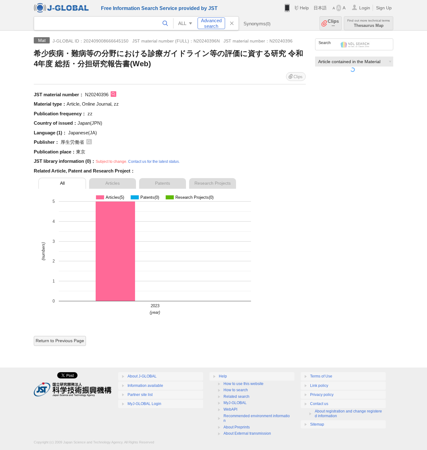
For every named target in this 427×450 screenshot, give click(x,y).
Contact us (319, 404)
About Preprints (237, 427)
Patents (162, 183)
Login (364, 7)
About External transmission (247, 433)
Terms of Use (321, 376)
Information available (145, 385)
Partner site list (140, 394)
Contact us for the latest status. (154, 161)
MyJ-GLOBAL (235, 403)
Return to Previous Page (60, 340)
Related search (236, 396)
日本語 (320, 7)
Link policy (319, 385)
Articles (112, 183)
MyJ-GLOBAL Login (144, 404)
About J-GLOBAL (142, 376)
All (62, 183)
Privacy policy (322, 394)
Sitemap (317, 424)
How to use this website (244, 384)
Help (304, 7)
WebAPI (230, 409)
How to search (236, 390)
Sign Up (384, 7)
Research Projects (212, 183)
